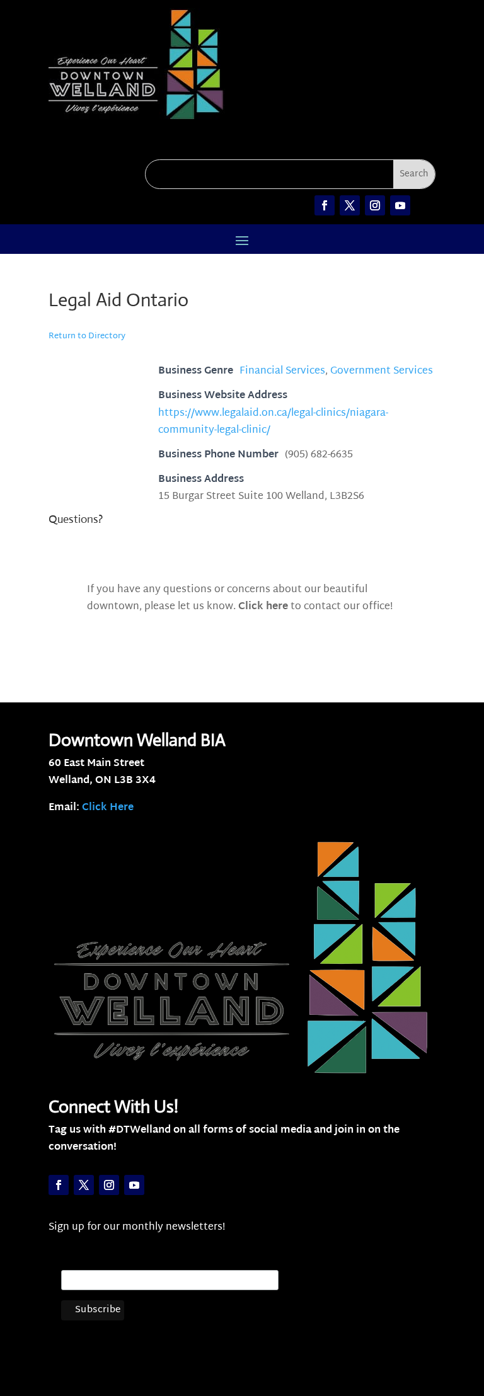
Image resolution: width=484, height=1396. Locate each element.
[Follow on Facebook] (324, 205)
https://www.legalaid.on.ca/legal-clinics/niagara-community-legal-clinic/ (273, 422)
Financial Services (282, 371)
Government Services (381, 371)
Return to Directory (87, 336)
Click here (263, 607)
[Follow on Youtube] (400, 205)
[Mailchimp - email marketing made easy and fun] (251, 1322)
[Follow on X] (350, 205)
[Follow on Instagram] (375, 205)
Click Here (108, 808)
